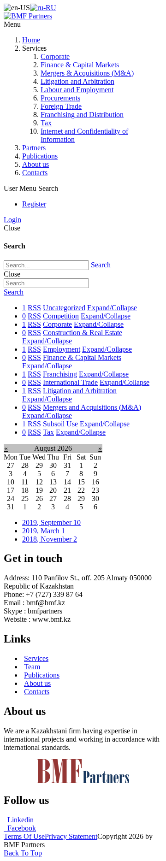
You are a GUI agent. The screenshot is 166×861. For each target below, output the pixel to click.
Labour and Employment (77, 90)
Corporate (55, 56)
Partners (34, 148)
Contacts (34, 173)
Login (12, 220)
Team (32, 667)
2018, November (49, 539)
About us (35, 164)
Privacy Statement (71, 836)
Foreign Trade (61, 106)
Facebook (20, 828)
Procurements (60, 98)
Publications (40, 156)
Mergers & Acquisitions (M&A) (87, 73)
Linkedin (19, 820)
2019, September (51, 522)
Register (34, 204)
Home (31, 40)
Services (36, 658)
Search (101, 265)
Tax (46, 123)
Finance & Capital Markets (80, 65)
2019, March (43, 531)
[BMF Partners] (28, 16)
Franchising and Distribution (82, 114)
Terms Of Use (24, 836)
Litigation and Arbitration (77, 81)
